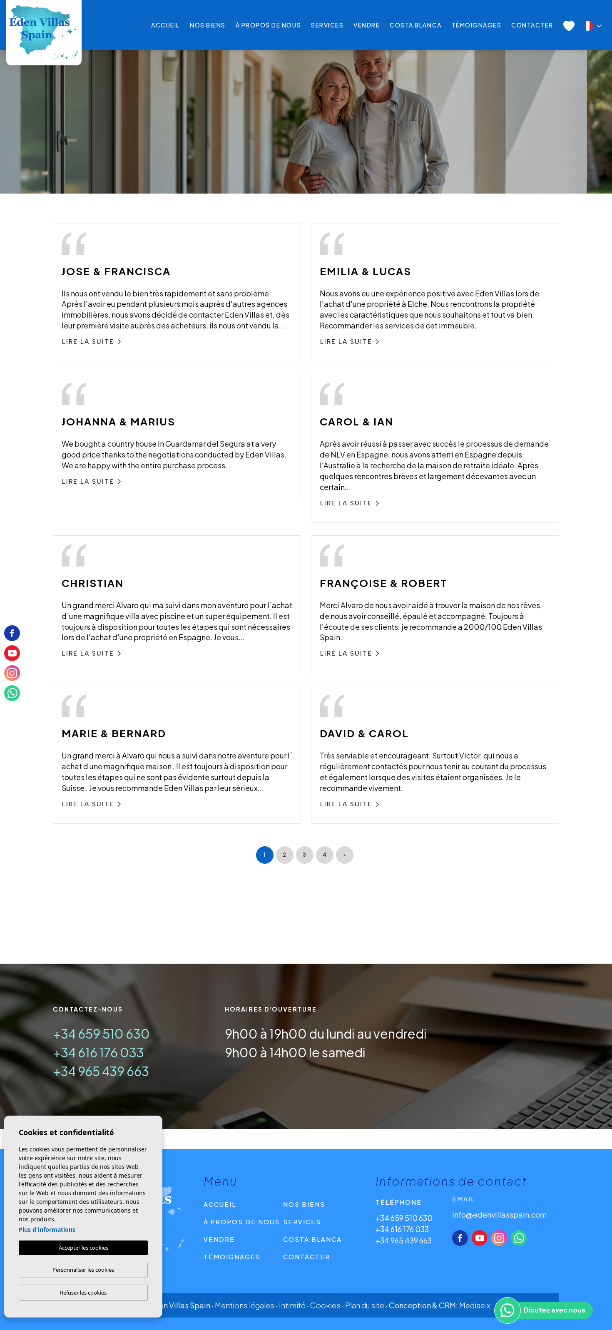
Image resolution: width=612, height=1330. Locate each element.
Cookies (325, 1305)
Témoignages (477, 25)
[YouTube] (480, 1238)
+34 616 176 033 (98, 1052)
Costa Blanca (415, 25)
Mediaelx (474, 1305)
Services (327, 25)
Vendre (366, 25)
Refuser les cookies (83, 1292)
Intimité (292, 1305)
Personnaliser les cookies (83, 1269)
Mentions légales (244, 1305)
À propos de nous (268, 25)
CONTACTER (532, 25)
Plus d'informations (47, 1229)
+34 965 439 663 (101, 1071)
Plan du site (364, 1305)
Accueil (165, 25)
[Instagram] (499, 1238)
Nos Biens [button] (208, 25)
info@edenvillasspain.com (499, 1214)
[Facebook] (460, 1238)
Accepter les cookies (83, 1247)
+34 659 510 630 (101, 1034)
